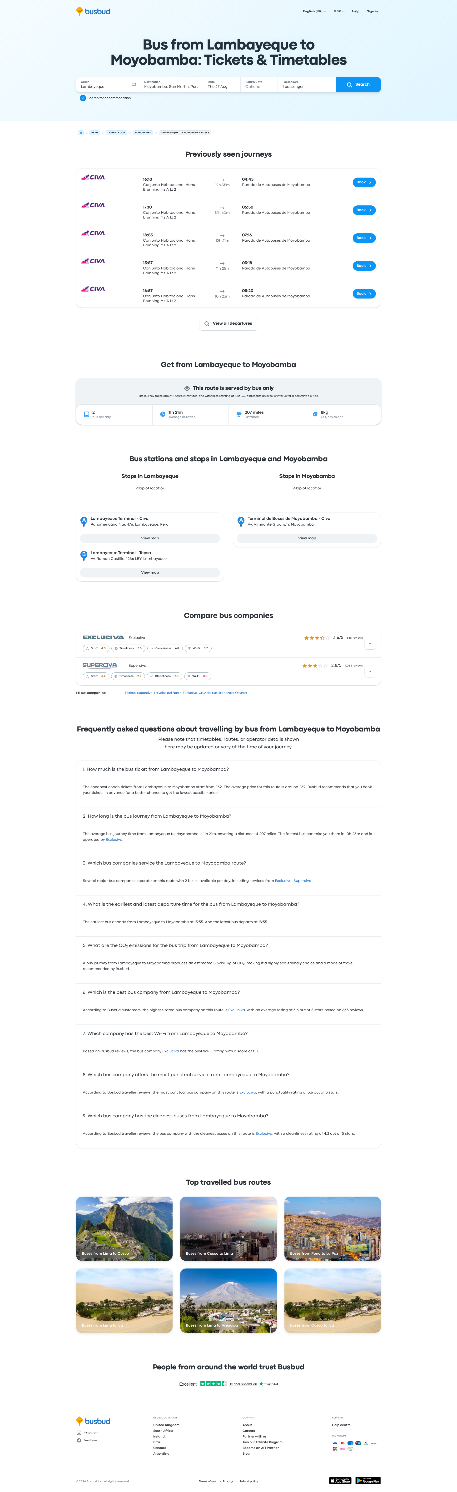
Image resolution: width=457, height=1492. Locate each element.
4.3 (177, 648)
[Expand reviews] (370, 643)
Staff (94, 648)
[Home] (81, 132)
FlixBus (130, 692)
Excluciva (137, 638)
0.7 (206, 648)
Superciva (137, 665)
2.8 (176, 676)
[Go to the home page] (93, 11)
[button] (134, 84)
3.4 (103, 676)
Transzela (226, 692)
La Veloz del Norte (167, 692)
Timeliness (126, 648)
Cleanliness (163, 648)
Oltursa (241, 692)
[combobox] (102, 84)
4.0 (103, 648)
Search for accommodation (109, 98)
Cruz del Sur (208, 692)
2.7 (139, 676)
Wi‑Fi (196, 648)
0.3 (205, 676)
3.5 (140, 648)
